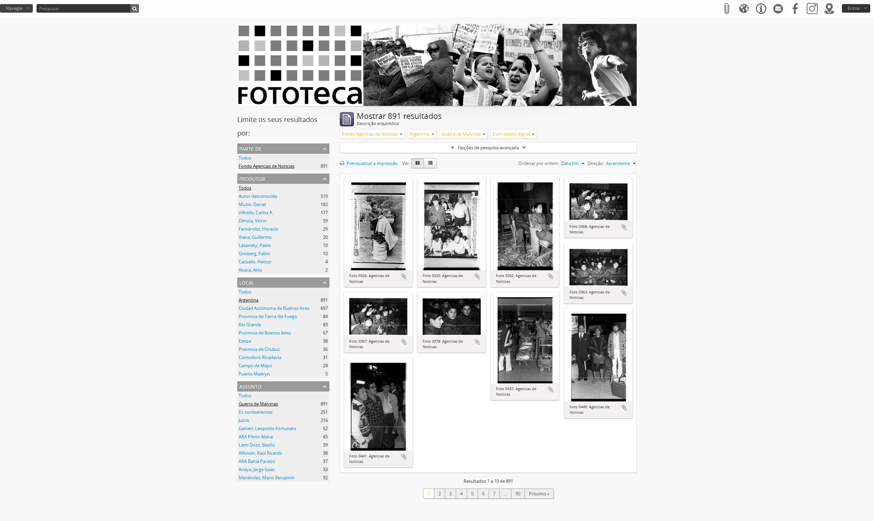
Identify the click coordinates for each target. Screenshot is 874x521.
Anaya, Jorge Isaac (257, 469)
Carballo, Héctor (255, 262)
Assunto (250, 385)
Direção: (596, 163)
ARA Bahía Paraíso (257, 461)
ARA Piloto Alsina (256, 437)
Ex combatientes (255, 412)
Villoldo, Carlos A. (256, 212)
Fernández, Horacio (258, 229)
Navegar (14, 8)
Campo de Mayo (255, 365)
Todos (245, 158)
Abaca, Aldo (250, 270)
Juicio (244, 420)
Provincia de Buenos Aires (265, 333)
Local (246, 282)
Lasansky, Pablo (255, 245)
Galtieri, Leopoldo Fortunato (267, 428)
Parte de (250, 148)
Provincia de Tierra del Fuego (268, 316)
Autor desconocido (258, 196)
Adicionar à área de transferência (403, 276)
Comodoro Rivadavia (260, 357)
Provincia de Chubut (259, 349)
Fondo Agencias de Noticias (266, 166)
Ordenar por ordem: (538, 163)
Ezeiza (245, 341)
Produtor (252, 178)
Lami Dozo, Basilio (257, 445)
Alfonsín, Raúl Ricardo (260, 453)
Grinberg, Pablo (254, 253)
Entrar (854, 8)
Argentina (248, 300)
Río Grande (250, 324)
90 (518, 494)
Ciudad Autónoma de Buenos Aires (274, 308)
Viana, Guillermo (255, 237)
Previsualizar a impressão (372, 163)
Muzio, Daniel (252, 204)
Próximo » (539, 494)
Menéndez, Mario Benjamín (266, 478)
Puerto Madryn (254, 374)
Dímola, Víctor (253, 221)
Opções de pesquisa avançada (488, 148)
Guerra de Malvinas (258, 404)
